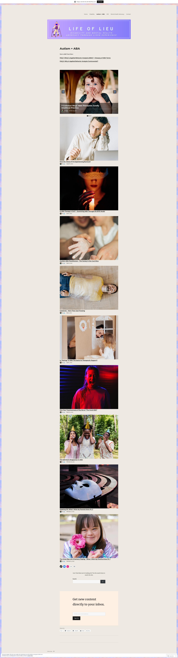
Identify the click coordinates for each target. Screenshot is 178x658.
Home (86, 14)
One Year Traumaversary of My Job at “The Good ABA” (78, 410)
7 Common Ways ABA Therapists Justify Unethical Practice (80, 107)
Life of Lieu (49, 651)
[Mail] (74, 566)
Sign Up (76, 618)
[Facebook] (64, 566)
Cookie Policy (30, 655)
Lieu (67, 110)
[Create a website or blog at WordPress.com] (53, 651)
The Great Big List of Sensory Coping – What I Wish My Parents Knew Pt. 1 (85, 559)
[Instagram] (67, 566)
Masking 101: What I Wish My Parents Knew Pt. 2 (76, 509)
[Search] (102, 581)
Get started (100, 1)
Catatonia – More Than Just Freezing (72, 311)
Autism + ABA (101, 14)
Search (74, 579)
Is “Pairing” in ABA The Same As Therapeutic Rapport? (78, 360)
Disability (92, 14)
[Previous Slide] (63, 92)
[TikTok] (61, 566)
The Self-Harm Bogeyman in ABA (71, 460)
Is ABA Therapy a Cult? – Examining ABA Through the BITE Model (82, 211)
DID (108, 14)
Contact (128, 14)
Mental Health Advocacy (117, 14)
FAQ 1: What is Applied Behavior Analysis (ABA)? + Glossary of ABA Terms (85, 58)
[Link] (71, 566)
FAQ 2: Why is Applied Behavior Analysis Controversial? (79, 61)
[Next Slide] (115, 92)
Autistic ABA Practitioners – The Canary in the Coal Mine (79, 261)
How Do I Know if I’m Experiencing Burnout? (75, 162)
